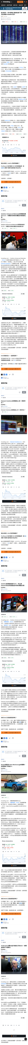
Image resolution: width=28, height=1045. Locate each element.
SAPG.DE (7, 120)
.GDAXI (3, 131)
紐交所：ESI (7, 625)
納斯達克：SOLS (8, 621)
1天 (3, 144)
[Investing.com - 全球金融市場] (7, 2)
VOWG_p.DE (21, 99)
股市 (25, 5)
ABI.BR (6, 64)
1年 (14, 144)
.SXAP (15, 87)
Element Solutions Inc (16, 442)
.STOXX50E (8, 71)
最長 (19, 144)
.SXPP (23, 87)
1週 (5, 144)
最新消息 (15, 5)
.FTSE (12, 125)
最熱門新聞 (9, 5)
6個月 (11, 144)
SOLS (3, 260)
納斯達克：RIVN (14, 802)
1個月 (8, 144)
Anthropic (3, 983)
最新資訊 (3, 5)
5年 (16, 144)
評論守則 (2, 208)
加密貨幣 (21, 5)
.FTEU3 (21, 67)
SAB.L (8, 62)
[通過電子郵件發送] (13, 187)
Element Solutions (6, 263)
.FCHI (19, 127)
